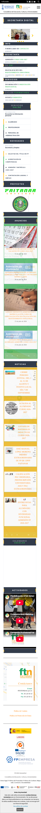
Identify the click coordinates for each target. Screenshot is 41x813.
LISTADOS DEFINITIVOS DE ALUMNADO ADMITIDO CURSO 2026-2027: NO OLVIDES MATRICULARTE (20, 275)
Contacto (17, 782)
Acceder (6, 2)
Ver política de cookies (20, 806)
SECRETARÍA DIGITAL (21, 20)
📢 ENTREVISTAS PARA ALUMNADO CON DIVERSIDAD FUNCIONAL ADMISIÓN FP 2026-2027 (24, 511)
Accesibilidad (26, 782)
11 (28, 356)
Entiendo (20, 809)
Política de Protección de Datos (20, 716)
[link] (27, 1)
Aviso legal (3, 780)
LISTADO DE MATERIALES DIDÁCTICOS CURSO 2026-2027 (24, 432)
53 (28, 535)
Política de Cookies (20, 711)
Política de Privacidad (15, 780)
